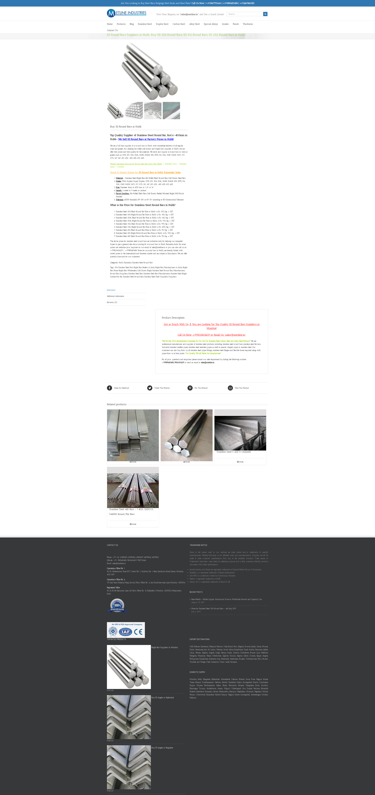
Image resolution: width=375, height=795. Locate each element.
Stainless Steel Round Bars (142, 262)
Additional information (115, 296)
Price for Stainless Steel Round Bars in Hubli (149, 205)
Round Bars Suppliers (119, 273)
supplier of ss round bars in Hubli (138, 146)
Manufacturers (179, 270)
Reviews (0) (112, 302)
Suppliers (172, 277)
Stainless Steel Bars (135, 273)
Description (111, 290)
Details (134, 462)
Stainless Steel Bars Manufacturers (157, 273)
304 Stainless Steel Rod (124, 267)
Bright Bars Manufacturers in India (168, 267)
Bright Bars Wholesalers (128, 270)
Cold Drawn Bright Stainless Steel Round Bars (155, 270)
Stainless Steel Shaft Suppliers (156, 277)
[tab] (126, 290)
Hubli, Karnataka (125, 262)
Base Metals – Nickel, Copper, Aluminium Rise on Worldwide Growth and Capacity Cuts (226, 599)
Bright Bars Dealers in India (144, 267)
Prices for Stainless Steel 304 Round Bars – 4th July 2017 (213, 608)
